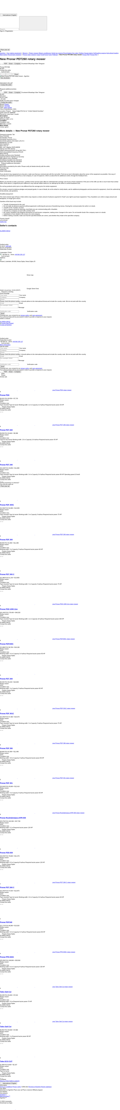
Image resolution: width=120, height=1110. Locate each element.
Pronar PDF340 (6, 922)
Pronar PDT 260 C (7, 887)
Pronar (6, 104)
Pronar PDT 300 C (7, 574)
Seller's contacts (14, 1081)
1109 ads (8, 246)
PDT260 (7, 106)
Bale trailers (3, 54)
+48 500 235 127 (19, 254)
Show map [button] (30, 275)
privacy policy (25, 315)
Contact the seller (6, 85)
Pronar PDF (86, 54)
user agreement (37, 315)
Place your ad (5, 486)
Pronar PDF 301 (6, 783)
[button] (60, 40)
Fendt (42, 54)
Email (21, 303)
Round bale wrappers (14, 54)
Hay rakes (75, 53)
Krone (46, 54)
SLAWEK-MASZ (5, 231)
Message (21, 307)
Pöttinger (55, 54)
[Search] (33, 23)
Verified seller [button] (4, 244)
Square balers (88, 53)
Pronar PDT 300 (6, 679)
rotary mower (8, 107)
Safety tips (3, 222)
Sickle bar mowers (57, 53)
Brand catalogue (46, 1087)
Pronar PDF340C (6, 644)
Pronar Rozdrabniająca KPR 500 (13, 818)
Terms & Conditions (6, 1087)
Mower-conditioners (45, 53)
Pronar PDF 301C (7, 713)
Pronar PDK (4, 395)
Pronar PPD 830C (7, 957)
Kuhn (50, 54)
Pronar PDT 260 (6, 430)
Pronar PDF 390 (6, 748)
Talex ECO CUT (6, 1061)
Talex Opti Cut (5, 992)
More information (5, 345)
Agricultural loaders (112, 53)
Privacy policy (17, 1087)
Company (22, 297)
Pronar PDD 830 (6, 853)
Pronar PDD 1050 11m (9, 609)
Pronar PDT (94, 54)
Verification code (32, 311)
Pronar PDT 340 (6, 465)
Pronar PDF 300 (6, 539)
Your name (22, 295)
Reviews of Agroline (34, 1087)
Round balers (67, 53)
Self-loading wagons (99, 53)
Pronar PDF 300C (7, 505)
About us (3, 1081)
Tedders (81, 53)
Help (7, 1081)
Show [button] (12, 254)
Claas (38, 54)
